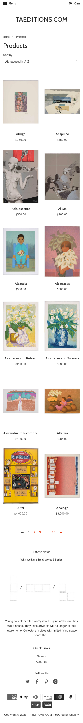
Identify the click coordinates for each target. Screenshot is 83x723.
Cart (77, 3)
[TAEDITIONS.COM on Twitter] (27, 682)
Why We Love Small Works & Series (41, 559)
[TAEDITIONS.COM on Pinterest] (46, 682)
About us (41, 662)
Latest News (41, 552)
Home (6, 36)
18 (53, 532)
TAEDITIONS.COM (41, 19)
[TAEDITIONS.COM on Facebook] (37, 682)
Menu (12, 3)
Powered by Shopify (66, 714)
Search (41, 656)
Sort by (7, 55)
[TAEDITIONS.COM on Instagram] (55, 682)
